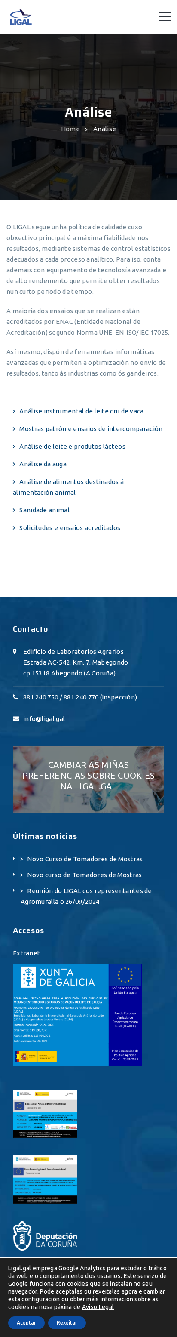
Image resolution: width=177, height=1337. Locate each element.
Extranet (26, 953)
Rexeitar (67, 1322)
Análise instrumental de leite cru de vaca (81, 411)
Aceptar (26, 1322)
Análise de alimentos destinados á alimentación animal (68, 487)
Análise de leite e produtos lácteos (72, 446)
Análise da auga (43, 464)
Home (70, 128)
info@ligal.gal (44, 718)
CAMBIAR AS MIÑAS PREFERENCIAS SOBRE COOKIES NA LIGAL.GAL (88, 775)
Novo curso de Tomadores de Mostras (84, 874)
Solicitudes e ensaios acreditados (69, 527)
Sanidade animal (44, 510)
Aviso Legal (98, 1306)
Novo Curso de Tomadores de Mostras (85, 859)
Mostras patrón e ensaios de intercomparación (90, 428)
